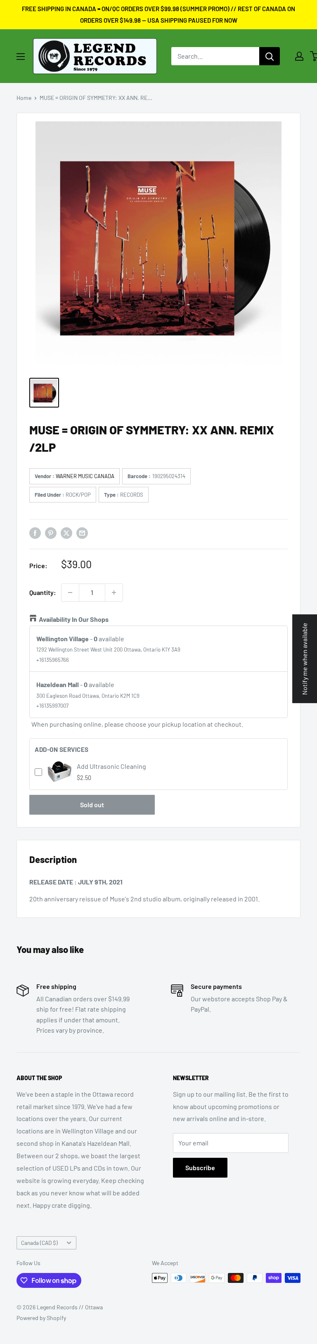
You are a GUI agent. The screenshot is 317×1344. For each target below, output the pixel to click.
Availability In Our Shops (74, 619)
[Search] (269, 56)
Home (24, 97)
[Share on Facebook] (35, 532)
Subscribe (200, 1167)
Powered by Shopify (41, 1317)
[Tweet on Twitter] (66, 532)
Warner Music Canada (85, 476)
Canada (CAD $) (39, 1242)
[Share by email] (82, 532)
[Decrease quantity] (70, 592)
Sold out (92, 804)
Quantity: (42, 592)
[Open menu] (21, 56)
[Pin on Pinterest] (51, 532)
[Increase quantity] (114, 592)
